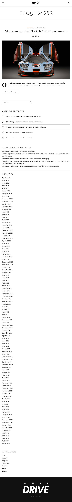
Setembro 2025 (7, 207)
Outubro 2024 (6, 236)
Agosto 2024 (6, 241)
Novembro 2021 (7, 328)
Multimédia (5, 463)
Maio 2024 (5, 249)
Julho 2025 (5, 212)
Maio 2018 (5, 438)
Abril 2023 (5, 283)
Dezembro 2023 (7, 262)
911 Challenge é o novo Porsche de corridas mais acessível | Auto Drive (24, 154)
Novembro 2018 (7, 422)
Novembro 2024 (7, 233)
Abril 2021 (5, 346)
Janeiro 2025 (6, 228)
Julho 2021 (5, 338)
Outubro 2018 (6, 425)
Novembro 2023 (7, 265)
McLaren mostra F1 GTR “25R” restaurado (36, 31)
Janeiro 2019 (6, 417)
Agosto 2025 (6, 209)
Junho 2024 (6, 246)
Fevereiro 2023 (7, 288)
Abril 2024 (5, 251)
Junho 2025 (6, 215)
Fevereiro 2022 (7, 320)
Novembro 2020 (7, 359)
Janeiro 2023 (6, 291)
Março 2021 (6, 349)
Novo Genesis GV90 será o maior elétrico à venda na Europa (39, 166)
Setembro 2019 (7, 396)
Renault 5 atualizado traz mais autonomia (19, 132)
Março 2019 (6, 412)
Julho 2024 (5, 243)
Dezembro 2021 (7, 325)
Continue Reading (10, 92)
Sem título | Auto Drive (9, 151)
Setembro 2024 (7, 238)
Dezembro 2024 (7, 230)
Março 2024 (6, 254)
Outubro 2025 (6, 204)
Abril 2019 (5, 409)
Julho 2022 (5, 307)
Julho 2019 (5, 401)
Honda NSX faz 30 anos (27, 151)
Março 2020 (6, 380)
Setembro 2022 (7, 301)
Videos (4, 471)
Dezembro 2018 (7, 420)
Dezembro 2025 (7, 199)
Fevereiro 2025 (7, 225)
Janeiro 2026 (6, 196)
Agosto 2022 (6, 304)
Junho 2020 (6, 372)
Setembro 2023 (7, 270)
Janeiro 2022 (6, 322)
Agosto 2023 (6, 272)
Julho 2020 (5, 370)
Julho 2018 (5, 433)
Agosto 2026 (6, 178)
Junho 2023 (5, 278)
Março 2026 (6, 191)
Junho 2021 (5, 341)
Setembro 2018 (7, 428)
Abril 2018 (5, 441)
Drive (4, 455)
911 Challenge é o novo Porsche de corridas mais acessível (24, 122)
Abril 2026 (5, 188)
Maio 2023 (5, 280)
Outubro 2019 (6, 393)
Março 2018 (6, 443)
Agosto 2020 (6, 367)
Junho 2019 (5, 404)
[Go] (69, 3)
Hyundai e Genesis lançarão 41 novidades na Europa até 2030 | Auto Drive (26, 161)
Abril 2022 (5, 315)
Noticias (30, 27)
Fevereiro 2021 (7, 351)
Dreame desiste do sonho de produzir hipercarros (22, 138)
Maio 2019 (5, 407)
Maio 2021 (5, 343)
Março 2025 (6, 222)
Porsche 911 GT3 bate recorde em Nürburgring (34, 159)
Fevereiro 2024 (7, 257)
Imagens (5, 458)
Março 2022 (6, 317)
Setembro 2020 (7, 365)
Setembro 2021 (7, 333)
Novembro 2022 (7, 296)
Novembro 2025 (7, 201)
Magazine (5, 460)
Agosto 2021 (6, 336)
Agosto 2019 (6, 399)
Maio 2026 (5, 186)
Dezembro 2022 (7, 293)
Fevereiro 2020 (7, 383)
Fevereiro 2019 (7, 415)
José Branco (36, 36)
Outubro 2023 (6, 267)
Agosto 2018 (6, 430)
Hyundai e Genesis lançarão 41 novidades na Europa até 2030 (26, 127)
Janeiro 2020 (6, 386)
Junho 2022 (6, 309)
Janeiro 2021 (6, 354)
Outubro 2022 (6, 299)
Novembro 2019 (7, 391)
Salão (4, 468)
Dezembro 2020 (7, 357)
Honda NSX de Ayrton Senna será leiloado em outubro (23, 116)
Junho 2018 (5, 436)
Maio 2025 (5, 217)
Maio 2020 (5, 375)
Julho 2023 (5, 275)
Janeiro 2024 (6, 259)
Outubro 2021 (6, 330)
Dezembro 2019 (7, 388)
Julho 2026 (5, 180)
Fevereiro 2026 (7, 193)
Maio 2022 (5, 312)
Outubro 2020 (7, 362)
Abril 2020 (5, 378)
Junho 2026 (6, 183)
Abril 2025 (5, 220)
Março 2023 (6, 286)
